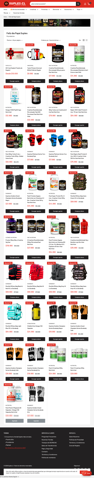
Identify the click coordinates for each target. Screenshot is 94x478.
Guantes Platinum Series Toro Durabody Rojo (36, 155)
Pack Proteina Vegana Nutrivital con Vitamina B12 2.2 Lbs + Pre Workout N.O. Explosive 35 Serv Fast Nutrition (57, 244)
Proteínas (44, 9)
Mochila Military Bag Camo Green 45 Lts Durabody (78, 197)
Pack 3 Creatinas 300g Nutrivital (77, 369)
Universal (30, 65)
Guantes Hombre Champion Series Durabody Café (14, 369)
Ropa (78, 9)
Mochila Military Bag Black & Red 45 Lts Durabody (14, 287)
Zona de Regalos (74, 445)
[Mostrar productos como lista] (86, 40)
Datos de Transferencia (49, 445)
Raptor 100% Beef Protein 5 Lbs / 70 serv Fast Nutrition (78, 111)
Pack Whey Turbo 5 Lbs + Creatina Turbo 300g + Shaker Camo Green (14, 156)
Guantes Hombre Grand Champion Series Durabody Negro (14, 198)
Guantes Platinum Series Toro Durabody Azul (58, 155)
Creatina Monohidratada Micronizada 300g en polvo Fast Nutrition (57, 70)
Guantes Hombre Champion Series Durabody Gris (35, 369)
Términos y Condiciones (49, 454)
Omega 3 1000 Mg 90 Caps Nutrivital (13, 111)
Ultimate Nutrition (11, 237)
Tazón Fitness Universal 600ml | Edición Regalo (34, 69)
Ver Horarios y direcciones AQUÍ (15, 448)
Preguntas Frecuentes (49, 436)
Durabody (30, 151)
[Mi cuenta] (85, 4)
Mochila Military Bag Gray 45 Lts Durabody (57, 287)
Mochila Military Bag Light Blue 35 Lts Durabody (13, 327)
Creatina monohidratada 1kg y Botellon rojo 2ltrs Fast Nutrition (79, 242)
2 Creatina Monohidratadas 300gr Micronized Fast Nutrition (35, 242)
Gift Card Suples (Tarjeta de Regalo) (14, 69)
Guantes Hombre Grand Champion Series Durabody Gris (35, 410)
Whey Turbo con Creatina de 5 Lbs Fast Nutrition (58, 111)
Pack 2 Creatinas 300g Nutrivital (55, 369)
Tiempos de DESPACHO (49, 442)
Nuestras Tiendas (47, 440)
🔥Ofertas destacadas (17, 9)
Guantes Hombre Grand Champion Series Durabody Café (78, 328)
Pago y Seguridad (47, 448)
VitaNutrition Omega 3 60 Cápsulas (35, 327)
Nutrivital (73, 65)
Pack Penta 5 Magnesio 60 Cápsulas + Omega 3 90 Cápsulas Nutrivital (13, 410)
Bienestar (56, 9)
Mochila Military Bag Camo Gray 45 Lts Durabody (78, 287)
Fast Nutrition (53, 65)
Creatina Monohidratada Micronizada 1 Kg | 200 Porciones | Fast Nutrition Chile (35, 113)
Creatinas (33, 9)
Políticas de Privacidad (76, 440)
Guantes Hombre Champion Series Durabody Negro (57, 327)
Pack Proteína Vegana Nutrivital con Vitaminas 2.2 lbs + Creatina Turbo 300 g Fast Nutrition (35, 199)
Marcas (6, 13)
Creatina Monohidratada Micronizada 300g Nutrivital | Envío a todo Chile (79, 70)
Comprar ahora (36, 81)
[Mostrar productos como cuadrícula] (83, 40)
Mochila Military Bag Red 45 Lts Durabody (35, 287)
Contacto (45, 451)
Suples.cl (9, 65)
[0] (89, 4)
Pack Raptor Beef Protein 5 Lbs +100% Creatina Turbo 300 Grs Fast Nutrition (78, 156)
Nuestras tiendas (19, 13)
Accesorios (68, 9)
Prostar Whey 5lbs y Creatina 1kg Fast (14, 241)
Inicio (5, 9)
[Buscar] (78, 4)
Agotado (14, 421)
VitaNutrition (31, 323)
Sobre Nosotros (74, 436)
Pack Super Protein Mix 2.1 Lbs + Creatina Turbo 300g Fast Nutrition (57, 198)
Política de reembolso (49, 457)
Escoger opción (14, 81)
